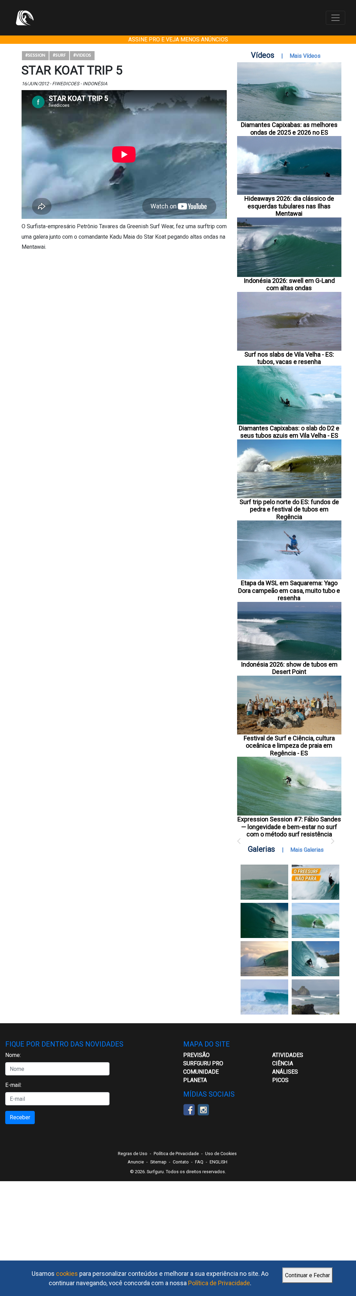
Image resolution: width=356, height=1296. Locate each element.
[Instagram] (203, 1109)
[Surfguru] (25, 18)
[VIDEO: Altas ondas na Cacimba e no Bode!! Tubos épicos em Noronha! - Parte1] (315, 958)
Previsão (196, 1055)
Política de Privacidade (219, 1283)
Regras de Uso (132, 1153)
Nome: (13, 1055)
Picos (280, 1080)
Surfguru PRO (203, 1063)
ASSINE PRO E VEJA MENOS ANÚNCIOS (178, 39)
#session (35, 55)
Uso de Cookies (221, 1153)
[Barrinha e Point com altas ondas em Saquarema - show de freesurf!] (264, 920)
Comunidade (201, 1071)
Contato (181, 1161)
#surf (59, 55)
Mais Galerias (307, 849)
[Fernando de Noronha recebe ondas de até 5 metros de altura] (315, 997)
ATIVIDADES (287, 1055)
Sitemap (158, 1161)
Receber (20, 1117)
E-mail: (13, 1085)
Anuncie (136, 1161)
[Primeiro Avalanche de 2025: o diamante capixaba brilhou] (315, 920)
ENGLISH (218, 1161)
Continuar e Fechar (307, 1275)
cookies (67, 1273)
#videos (82, 55)
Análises (285, 1071)
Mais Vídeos (305, 56)
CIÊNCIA (282, 1063)
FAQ (199, 1161)
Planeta (195, 1080)
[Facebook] (189, 1109)
